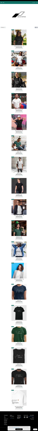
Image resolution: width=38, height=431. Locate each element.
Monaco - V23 (19, 67)
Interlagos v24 (19, 385)
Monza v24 (19, 342)
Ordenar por (2, 27)
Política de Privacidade (5, 420)
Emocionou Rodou (19, 88)
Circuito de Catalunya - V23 (19, 279)
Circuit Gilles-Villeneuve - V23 (19, 215)
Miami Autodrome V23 (19, 109)
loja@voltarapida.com (31, 416)
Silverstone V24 (19, 321)
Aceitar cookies (19, 429)
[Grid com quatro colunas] (37, 27)
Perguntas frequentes (5, 422)
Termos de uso (6, 418)
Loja (1, 2)
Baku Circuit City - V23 (19, 130)
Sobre (3, 2)
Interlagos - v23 (19, 194)
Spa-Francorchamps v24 (19, 406)
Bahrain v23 (19, 173)
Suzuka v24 (19, 300)
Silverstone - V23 (19, 236)
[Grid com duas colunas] (35, 27)
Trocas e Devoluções (5, 424)
